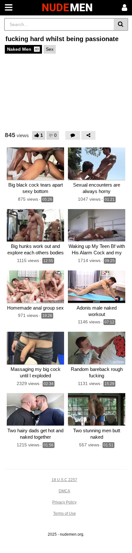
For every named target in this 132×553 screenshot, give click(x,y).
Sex (50, 49)
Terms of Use (64, 513)
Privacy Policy (64, 502)
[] (121, 24)
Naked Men (23, 49)
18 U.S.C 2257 (64, 480)
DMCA (64, 491)
